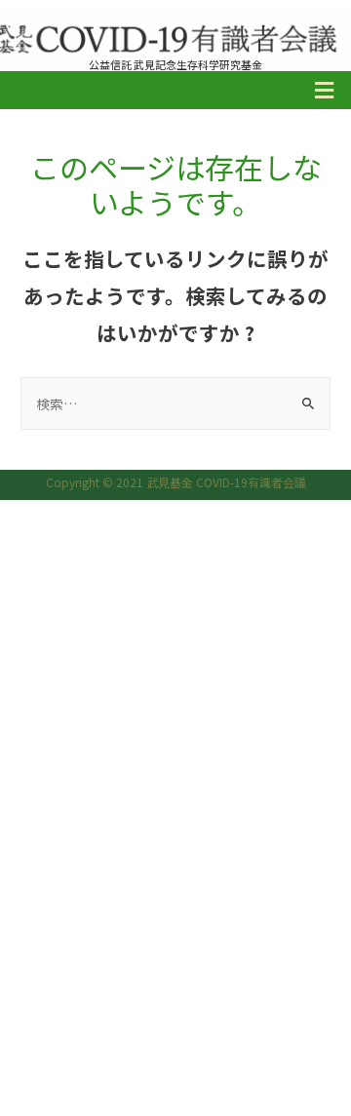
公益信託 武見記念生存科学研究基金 (175, 64)
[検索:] (175, 403)
